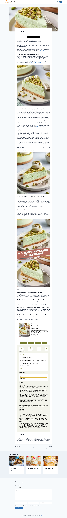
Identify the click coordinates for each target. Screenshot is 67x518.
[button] (46, 354)
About (28, 1)
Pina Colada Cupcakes (33, 468)
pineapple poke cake (48, 468)
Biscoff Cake (24, 441)
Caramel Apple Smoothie (47, 447)
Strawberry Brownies (19, 447)
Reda (12, 470)
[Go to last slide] (11, 465)
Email (29, 502)
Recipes (38, 1)
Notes (47, 349)
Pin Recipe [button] (39, 334)
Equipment (30, 349)
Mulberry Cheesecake (40, 126)
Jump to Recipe (30, 36)
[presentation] (16, 461)
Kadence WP (42, 515)
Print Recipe (38, 36)
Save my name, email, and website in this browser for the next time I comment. (29, 505)
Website (42, 502)
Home (35, 1)
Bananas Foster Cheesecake (36, 62)
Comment (18, 490)
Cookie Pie (13, 468)
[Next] (56, 465)
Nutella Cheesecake (42, 50)
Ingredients (21, 349)
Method (39, 349)
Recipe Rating (17, 485)
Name (17, 502)
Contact (31, 1)
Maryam (29, 470)
